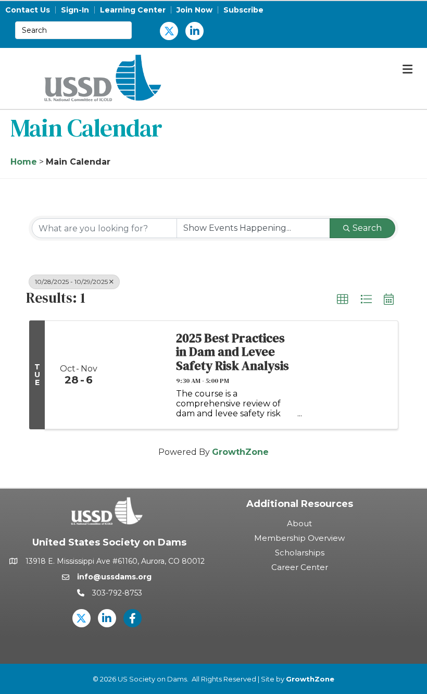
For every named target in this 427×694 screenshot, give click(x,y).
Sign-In (75, 10)
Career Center (299, 567)
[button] (342, 299)
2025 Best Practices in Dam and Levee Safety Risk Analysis (232, 352)
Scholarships (299, 552)
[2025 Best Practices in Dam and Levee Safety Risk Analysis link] (139, 375)
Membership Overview (299, 538)
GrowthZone (240, 452)
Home (23, 162)
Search (367, 228)
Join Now (194, 10)
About (299, 523)
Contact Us (27, 10)
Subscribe (243, 10)
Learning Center (133, 10)
